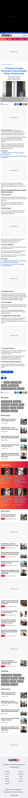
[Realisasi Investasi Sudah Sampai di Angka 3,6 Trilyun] (23, 447)
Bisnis (15, 39)
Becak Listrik (17, 401)
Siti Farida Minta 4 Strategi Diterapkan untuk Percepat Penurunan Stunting (8, 621)
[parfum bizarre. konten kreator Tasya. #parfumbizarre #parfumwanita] (7, 471)
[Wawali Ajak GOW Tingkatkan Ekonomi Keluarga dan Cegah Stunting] (23, 632)
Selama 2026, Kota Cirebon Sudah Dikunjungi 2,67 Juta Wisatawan (10, 437)
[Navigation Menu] (26, 36)
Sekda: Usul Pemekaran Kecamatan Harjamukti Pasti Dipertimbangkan (9, 662)
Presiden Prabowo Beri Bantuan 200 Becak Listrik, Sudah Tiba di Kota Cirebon (9, 602)
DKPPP (21, 404)
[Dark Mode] (24, 36)
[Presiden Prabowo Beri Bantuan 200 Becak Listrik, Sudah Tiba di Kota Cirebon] (23, 603)
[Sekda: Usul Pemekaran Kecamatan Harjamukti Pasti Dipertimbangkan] (23, 663)
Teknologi (7, 783)
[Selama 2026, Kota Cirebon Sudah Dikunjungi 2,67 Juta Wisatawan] (23, 439)
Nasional (10, 39)
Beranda (3, 64)
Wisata (20, 776)
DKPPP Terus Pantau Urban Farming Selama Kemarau (8, 419)
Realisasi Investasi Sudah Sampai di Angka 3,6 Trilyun (10, 445)
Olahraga (7, 781)
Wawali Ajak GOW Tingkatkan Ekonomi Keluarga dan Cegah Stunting (9, 631)
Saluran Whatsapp (18, 792)
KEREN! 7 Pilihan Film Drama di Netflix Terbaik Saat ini (13, 153)
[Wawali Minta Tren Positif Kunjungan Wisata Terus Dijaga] (23, 430)
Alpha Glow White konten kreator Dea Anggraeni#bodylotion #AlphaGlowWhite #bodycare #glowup (20, 499)
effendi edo (5, 408)
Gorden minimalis (5, 210)
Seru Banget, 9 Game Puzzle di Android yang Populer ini (14, 156)
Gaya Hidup (9, 64)
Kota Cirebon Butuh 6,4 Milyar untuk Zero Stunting (9, 611)
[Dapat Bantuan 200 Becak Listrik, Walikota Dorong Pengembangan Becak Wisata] (23, 456)
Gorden (3, 137)
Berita (3, 518)
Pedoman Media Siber (16, 789)
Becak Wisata (5, 404)
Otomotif (21, 771)
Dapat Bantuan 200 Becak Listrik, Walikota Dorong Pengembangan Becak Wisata (10, 455)
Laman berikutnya (6, 372)
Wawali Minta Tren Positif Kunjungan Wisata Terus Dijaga (9, 428)
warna (14, 140)
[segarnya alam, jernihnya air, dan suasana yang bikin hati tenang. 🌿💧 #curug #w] (20, 471)
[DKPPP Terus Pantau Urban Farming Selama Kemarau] (23, 421)
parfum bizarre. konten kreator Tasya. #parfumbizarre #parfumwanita (7, 478)
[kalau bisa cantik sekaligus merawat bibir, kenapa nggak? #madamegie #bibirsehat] (7, 491)
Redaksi (7, 789)
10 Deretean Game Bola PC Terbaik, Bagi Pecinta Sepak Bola (13, 264)
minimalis (17, 184)
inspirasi (4, 385)
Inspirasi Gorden (13, 385)
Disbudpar (14, 404)
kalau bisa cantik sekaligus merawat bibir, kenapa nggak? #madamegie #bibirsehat (6, 499)
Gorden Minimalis (16, 382)
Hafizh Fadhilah (16, 76)
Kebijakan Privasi (8, 792)
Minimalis (20, 388)
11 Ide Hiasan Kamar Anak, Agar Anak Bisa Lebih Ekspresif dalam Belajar (14, 261)
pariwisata (14, 411)
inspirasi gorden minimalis (9, 388)
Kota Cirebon (5, 411)
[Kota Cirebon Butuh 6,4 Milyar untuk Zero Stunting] (23, 613)
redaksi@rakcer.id (14, 767)
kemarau (20, 408)
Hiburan (21, 778)
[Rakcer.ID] (7, 35)
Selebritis (21, 781)
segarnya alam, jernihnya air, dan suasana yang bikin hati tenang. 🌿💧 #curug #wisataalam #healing (20, 479)
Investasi (13, 408)
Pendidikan (21, 39)
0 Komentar (5, 104)
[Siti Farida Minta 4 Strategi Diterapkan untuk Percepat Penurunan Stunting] (23, 622)
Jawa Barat (3, 39)
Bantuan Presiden (6, 401)
